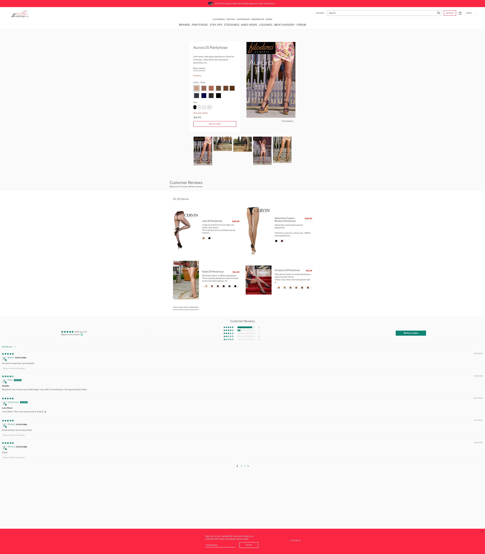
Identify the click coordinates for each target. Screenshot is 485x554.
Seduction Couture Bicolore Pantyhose (285, 219)
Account (320, 13)
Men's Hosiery (284, 24)
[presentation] (238, 287)
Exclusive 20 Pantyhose (287, 270)
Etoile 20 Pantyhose (212, 271)
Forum (301, 24)
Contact (450, 13)
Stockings (231, 24)
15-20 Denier (181, 199)
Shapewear (243, 19)
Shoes (268, 19)
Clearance (219, 19)
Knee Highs (249, 24)
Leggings (265, 24)
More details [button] (199, 68)
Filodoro (197, 75)
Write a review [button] (411, 333)
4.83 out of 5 (81, 332)
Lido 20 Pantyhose (212, 221)
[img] (8, 354)
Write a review (195, 186)
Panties (230, 19)
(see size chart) (200, 113)
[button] (229, 327)
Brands (184, 24)
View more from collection (185, 307)
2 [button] (241, 466)
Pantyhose (200, 24)
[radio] (196, 88)
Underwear (257, 19)
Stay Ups (216, 24)
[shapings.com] (20, 13)
